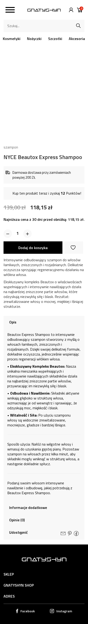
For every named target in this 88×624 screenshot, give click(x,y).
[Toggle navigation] (10, 10)
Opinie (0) (17, 520)
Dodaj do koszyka (33, 247)
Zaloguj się (70, 10)
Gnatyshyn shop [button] (19, 585)
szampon (11, 147)
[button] (8, 233)
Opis (12, 322)
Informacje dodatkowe (28, 507)
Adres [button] (9, 596)
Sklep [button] (9, 574)
